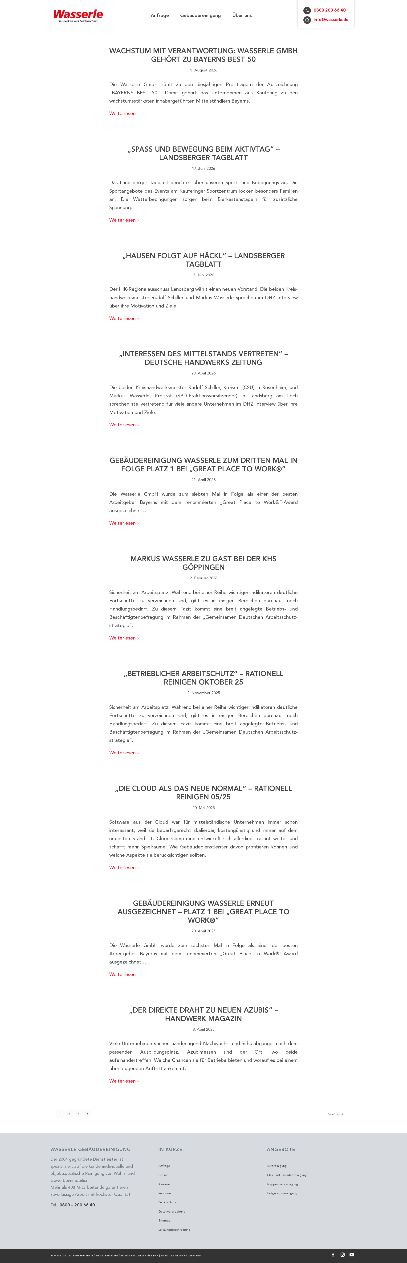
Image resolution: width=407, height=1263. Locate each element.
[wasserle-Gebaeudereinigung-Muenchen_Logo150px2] (78, 16)
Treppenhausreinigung (282, 1184)
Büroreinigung (277, 1165)
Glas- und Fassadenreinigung (287, 1175)
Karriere (164, 1184)
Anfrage (164, 1165)
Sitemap (164, 1220)
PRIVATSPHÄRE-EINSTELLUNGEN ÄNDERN (132, 1256)
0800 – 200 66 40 (77, 1205)
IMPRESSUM (58, 1256)
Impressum (166, 1193)
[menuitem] (160, 16)
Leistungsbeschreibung (174, 1229)
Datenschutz (167, 1202)
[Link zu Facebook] (333, 1254)
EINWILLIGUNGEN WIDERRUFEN (181, 1256)
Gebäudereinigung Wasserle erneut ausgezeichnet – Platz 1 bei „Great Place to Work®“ (203, 912)
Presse (163, 1175)
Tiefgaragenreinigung (282, 1193)
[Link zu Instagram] (342, 1254)
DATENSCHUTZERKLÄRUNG (85, 1256)
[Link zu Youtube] (351, 1254)
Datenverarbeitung (172, 1211)
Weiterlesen (122, 113)
